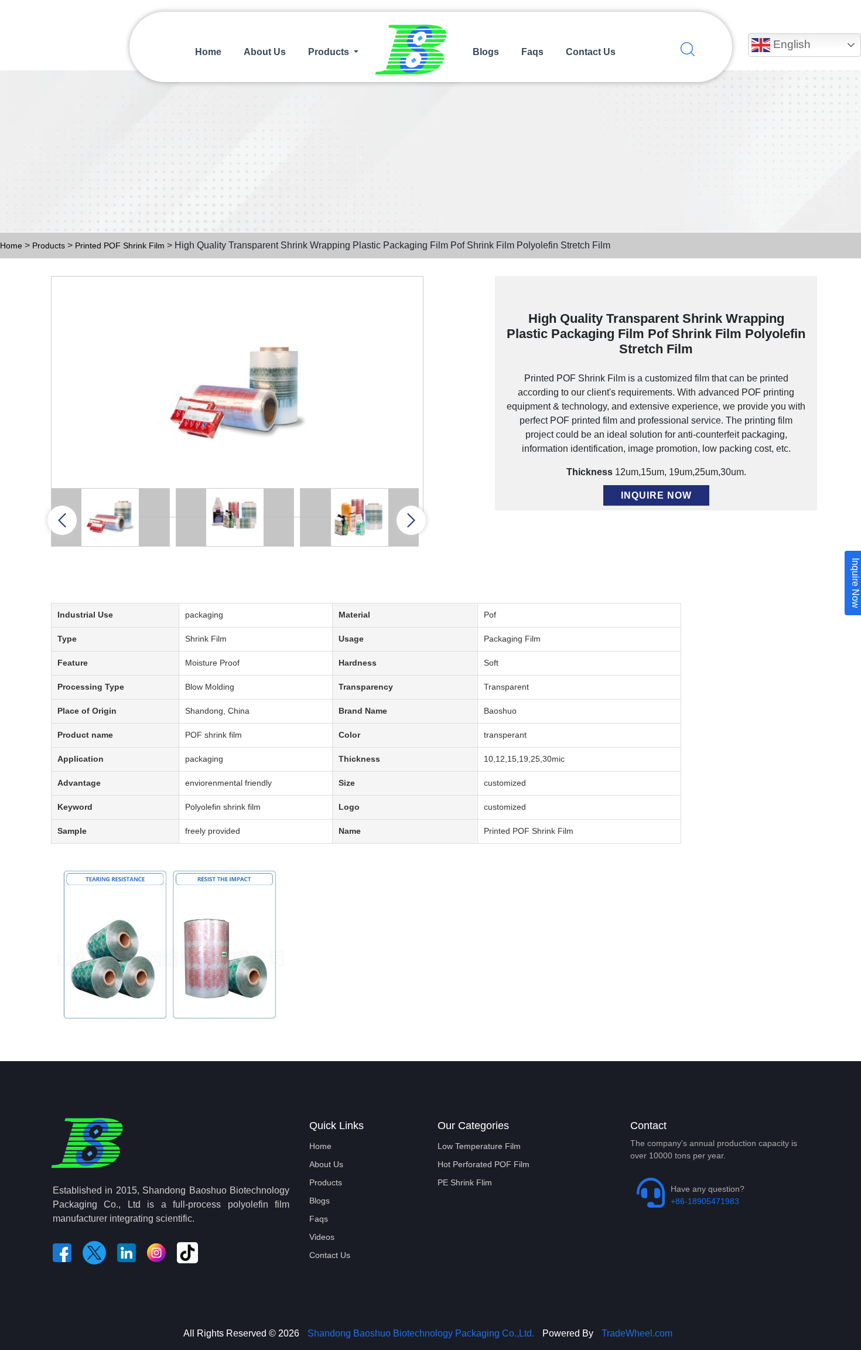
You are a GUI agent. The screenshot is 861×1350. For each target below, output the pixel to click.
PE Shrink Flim (465, 1182)
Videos (321, 1237)
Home (208, 52)
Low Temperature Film (479, 1146)
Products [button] (329, 52)
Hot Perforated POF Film (483, 1164)
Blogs (486, 52)
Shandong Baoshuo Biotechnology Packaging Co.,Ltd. (419, 1333)
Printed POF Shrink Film (121, 245)
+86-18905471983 (705, 1201)
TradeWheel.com (637, 1333)
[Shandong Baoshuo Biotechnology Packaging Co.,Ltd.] (416, 52)
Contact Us (591, 52)
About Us (265, 52)
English (790, 44)
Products (48, 245)
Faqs (532, 52)
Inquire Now (656, 495)
